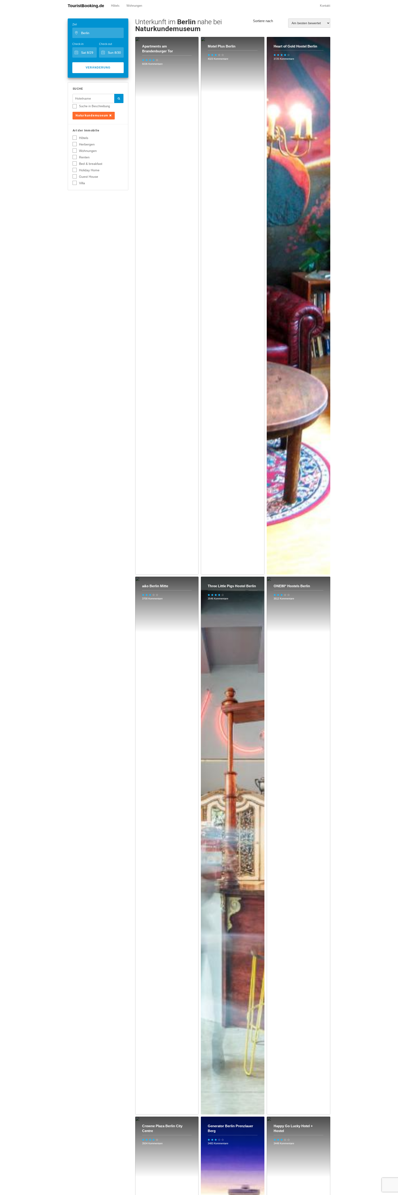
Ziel (74, 24)
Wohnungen (134, 5)
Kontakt (325, 5)
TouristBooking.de (86, 5)
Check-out (105, 44)
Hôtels (115, 5)
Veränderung (98, 67)
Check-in (78, 44)
